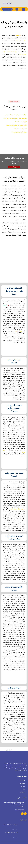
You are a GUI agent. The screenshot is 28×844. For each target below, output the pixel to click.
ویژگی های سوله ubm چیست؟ (11, 832)
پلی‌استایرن (19, 331)
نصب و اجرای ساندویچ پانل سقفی (10, 824)
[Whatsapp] (25, 813)
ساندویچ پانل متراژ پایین (17, 509)
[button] (14, 101)
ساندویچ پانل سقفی (21, 40)
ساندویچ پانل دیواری (12, 51)
